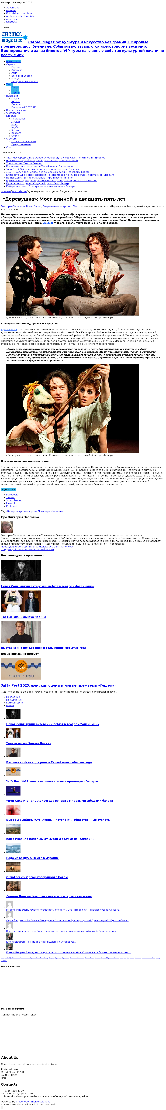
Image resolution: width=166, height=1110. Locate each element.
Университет (25, 958)
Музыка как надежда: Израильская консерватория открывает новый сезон (51, 180)
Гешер (11, 511)
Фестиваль (16, 958)
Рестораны (18, 118)
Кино (14, 124)
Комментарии (14, 702)
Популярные (14, 699)
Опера (15, 87)
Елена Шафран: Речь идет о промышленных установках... (41, 941)
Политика (73, 958)
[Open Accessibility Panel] (2, 1107)
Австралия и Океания (24, 81)
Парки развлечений (23, 141)
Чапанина (57, 511)
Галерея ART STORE (23, 107)
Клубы (15, 127)
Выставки (12, 95)
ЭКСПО (15, 101)
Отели (15, 135)
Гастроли (4, 961)
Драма (15, 93)
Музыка (98, 958)
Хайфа (9, 958)
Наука (92, 958)
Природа (58, 958)
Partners (11, 10)
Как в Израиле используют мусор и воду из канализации (50, 838)
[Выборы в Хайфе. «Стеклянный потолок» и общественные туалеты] (13, 814)
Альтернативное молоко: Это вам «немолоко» (37, 546)
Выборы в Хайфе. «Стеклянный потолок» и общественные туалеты (58, 819)
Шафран (4, 958)
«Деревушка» (9, 329)
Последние (13, 697)
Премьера (44, 511)
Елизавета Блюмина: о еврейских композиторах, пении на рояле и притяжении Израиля (60, 174)
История (123, 958)
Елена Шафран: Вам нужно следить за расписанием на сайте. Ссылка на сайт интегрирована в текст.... (68, 952)
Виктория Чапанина (13, 206)
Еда (153, 958)
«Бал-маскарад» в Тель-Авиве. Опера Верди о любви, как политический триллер (55, 157)
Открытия (80, 958)
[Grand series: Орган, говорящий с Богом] (13, 871)
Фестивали (13, 113)
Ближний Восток (21, 75)
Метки (10, 705)
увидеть (48, 223)
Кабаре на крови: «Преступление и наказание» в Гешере (40, 186)
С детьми (12, 138)
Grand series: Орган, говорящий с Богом (37, 877)
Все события (13, 61)
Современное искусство (57, 206)
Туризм (15, 121)
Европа (15, 67)
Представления (21, 144)
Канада (15, 78)
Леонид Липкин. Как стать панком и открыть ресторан (49, 896)
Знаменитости (147, 958)
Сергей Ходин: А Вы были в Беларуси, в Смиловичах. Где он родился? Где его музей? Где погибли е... (67, 920)
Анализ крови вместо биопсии (27, 549)
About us (11, 19)
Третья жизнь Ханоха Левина (24, 163)
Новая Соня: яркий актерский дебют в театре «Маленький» (42, 160)
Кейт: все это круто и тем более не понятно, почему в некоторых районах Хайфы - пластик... (61, 931)
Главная (6, 191)
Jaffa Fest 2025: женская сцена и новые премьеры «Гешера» (42, 169)
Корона (33, 511)
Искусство (22, 511)
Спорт (10, 147)
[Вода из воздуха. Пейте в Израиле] (13, 852)
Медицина (110, 958)
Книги (15, 130)
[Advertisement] (79, 1034)
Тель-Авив (40, 958)
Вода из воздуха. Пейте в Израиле (32, 858)
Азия (14, 73)
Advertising (13, 7)
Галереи (16, 104)
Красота (16, 133)
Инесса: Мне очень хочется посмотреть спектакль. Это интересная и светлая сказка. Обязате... (63, 909)
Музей (103, 958)
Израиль (138, 958)
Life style (11, 115)
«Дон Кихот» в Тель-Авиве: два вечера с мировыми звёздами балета (48, 172)
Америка (16, 70)
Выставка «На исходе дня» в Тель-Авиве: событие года (39, 166)
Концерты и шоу (16, 110)
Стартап (51, 958)
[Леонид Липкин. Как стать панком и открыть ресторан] (13, 890)
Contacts (11, 22)
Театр (9, 84)
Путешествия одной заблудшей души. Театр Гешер (37, 183)
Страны (10, 64)
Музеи (15, 98)
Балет (15, 90)
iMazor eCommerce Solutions (33, 1101)
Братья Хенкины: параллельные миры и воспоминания (39, 177)
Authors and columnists (20, 16)
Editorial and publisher (19, 13)
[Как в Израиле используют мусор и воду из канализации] (13, 833)
